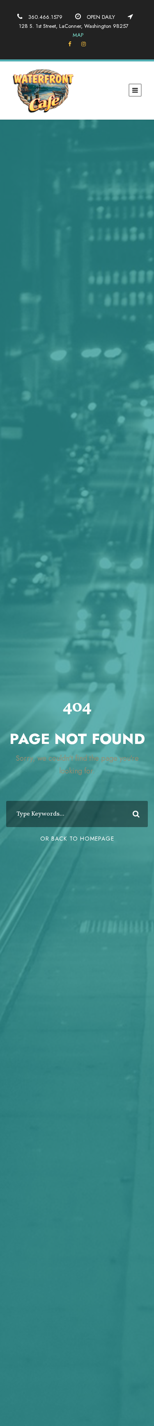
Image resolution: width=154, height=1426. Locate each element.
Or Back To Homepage (77, 838)
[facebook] (69, 44)
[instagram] (83, 44)
